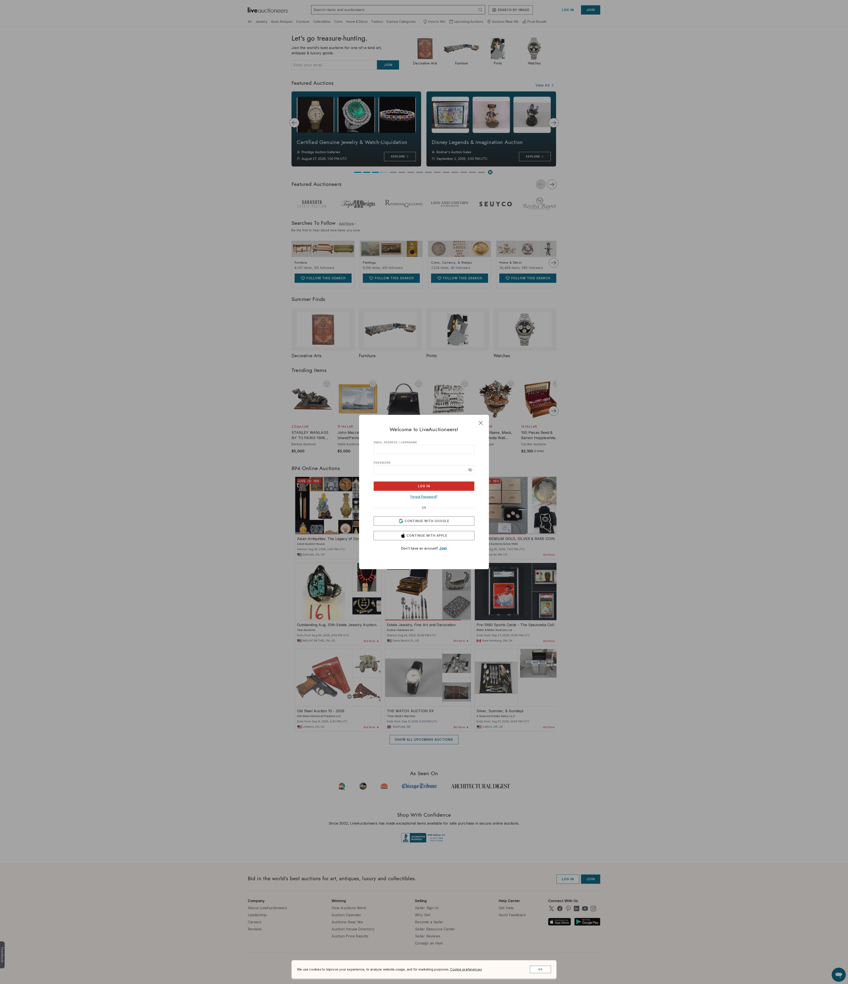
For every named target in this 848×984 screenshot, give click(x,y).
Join (443, 548)
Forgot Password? (424, 497)
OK (540, 969)
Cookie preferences (466, 969)
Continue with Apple (427, 535)
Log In (424, 486)
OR (424, 507)
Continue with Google (427, 521)
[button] (470, 470)
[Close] (480, 423)
